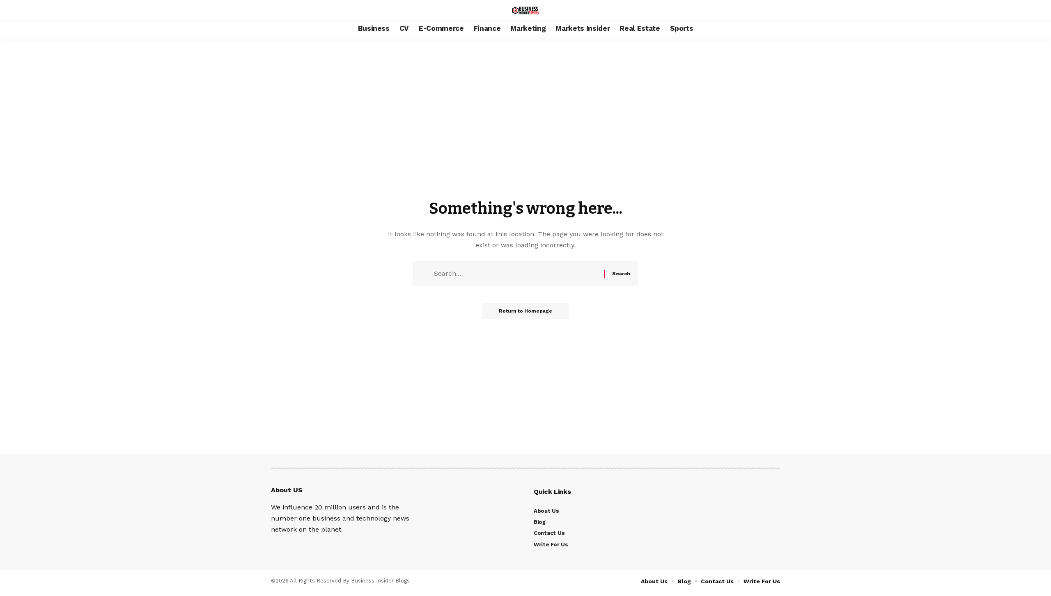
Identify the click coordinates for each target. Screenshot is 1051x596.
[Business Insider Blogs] (525, 10)
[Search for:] (518, 273)
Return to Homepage (525, 311)
